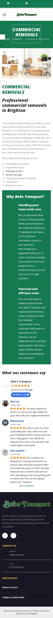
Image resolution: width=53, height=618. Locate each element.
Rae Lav (14, 401)
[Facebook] (6, 535)
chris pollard (17, 450)
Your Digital (32, 614)
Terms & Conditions (13, 597)
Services (17, 39)
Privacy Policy (10, 587)
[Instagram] (15, 535)
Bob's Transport (21, 381)
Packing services (14, 171)
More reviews (26, 485)
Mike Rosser (17, 420)
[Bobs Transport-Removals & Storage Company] (26, 14)
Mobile (12, 551)
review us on (19, 394)
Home (7, 39)
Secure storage (14, 174)
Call (11, 563)
